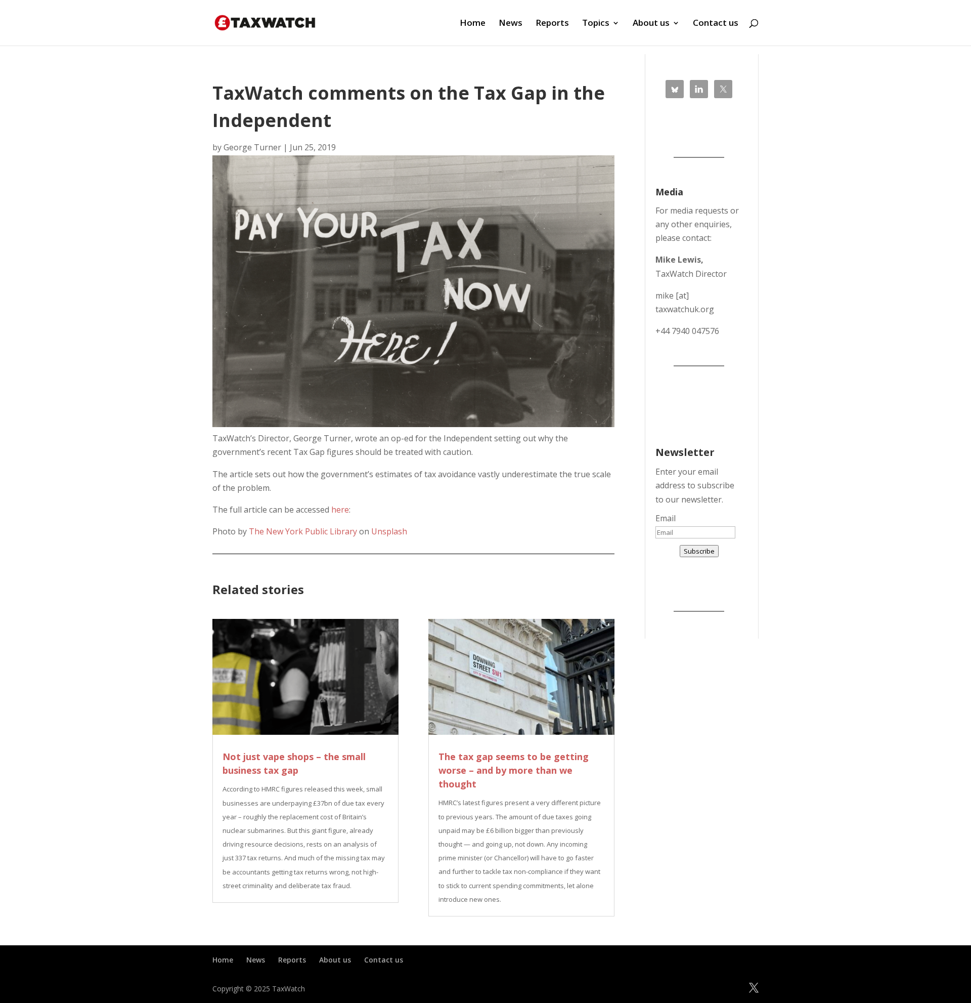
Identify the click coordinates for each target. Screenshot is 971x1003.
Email (665, 518)
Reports (552, 23)
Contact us (715, 23)
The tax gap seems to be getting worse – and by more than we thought (513, 770)
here (340, 509)
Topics (595, 23)
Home (473, 23)
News (510, 23)
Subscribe (699, 551)
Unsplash (389, 531)
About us (651, 23)
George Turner (252, 147)
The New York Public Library (303, 531)
